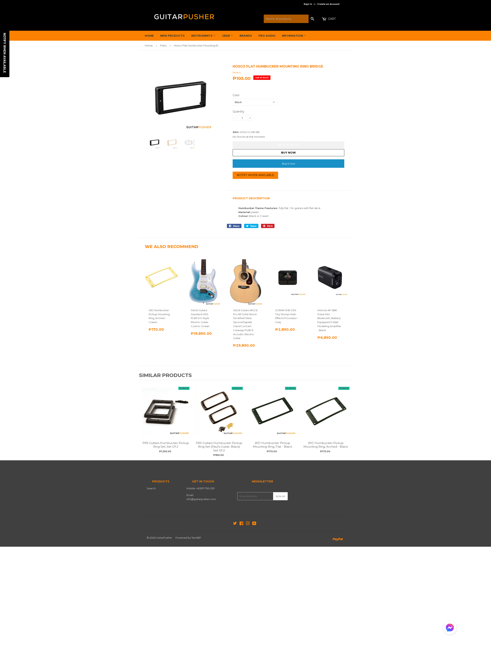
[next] (348, 419)
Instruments (202, 35)
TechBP (196, 537)
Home (149, 35)
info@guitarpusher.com (201, 499)
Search (151, 488)
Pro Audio (267, 35)
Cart (331, 19)
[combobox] (286, 19)
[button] (450, 628)
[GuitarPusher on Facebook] (241, 523)
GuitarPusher (164, 537)
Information (293, 35)
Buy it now (288, 163)
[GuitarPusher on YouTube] (254, 523)
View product (165, 415)
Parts (163, 45)
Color (236, 95)
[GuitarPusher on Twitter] (235, 523)
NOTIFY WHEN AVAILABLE (255, 175)
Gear (226, 35)
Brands (246, 35)
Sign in (308, 4)
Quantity (238, 111)
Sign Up (280, 496)
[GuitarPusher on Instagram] (248, 523)
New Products (172, 35)
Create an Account (328, 4)
